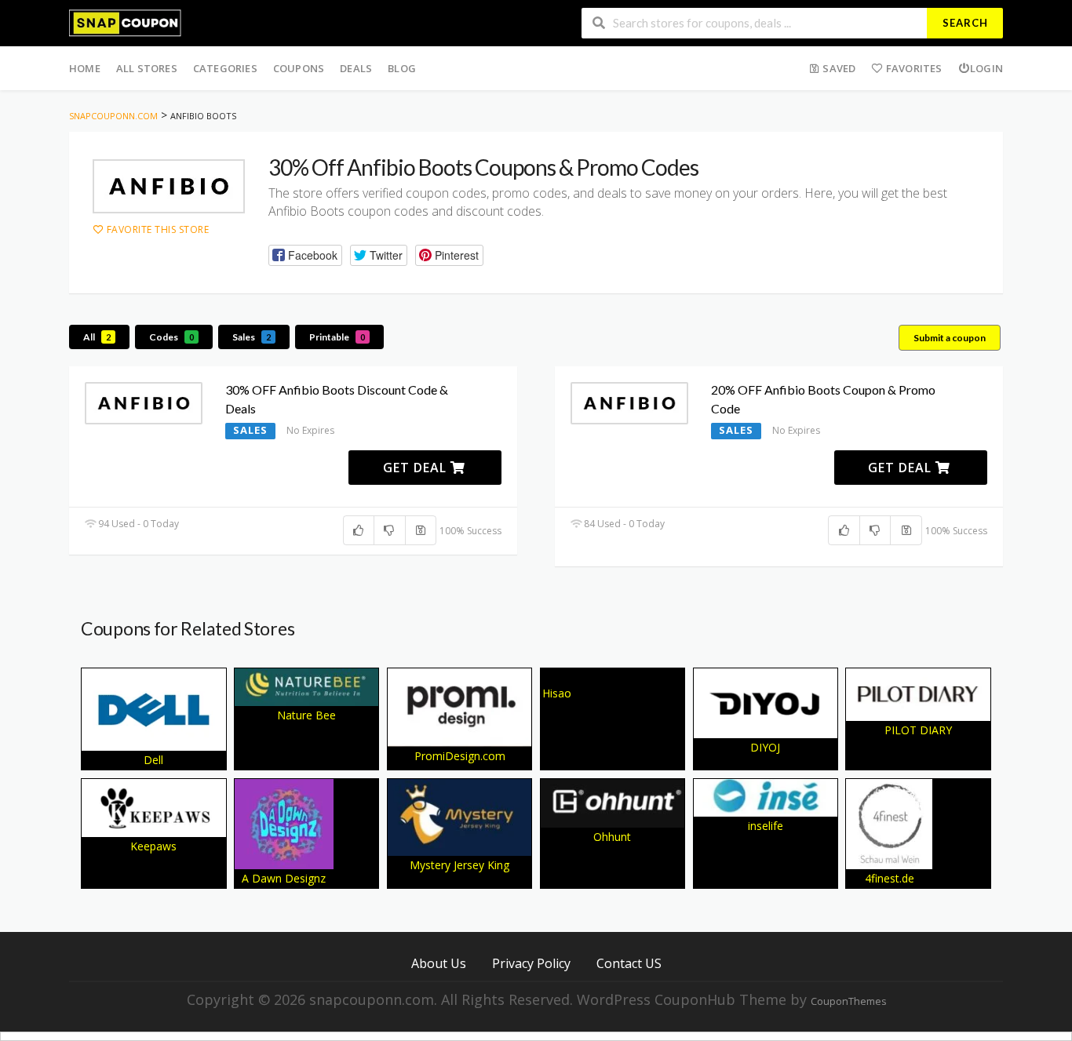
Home (84, 68)
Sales (251, 337)
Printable (337, 337)
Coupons (298, 68)
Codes (171, 337)
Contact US (629, 963)
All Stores (146, 68)
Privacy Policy (531, 963)
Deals (356, 68)
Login (986, 68)
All (97, 337)
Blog (402, 68)
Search (965, 22)
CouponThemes (848, 1001)
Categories (225, 68)
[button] (305, 255)
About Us (438, 963)
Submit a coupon (949, 338)
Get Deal (416, 467)
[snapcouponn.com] (125, 21)
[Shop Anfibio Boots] (169, 186)
